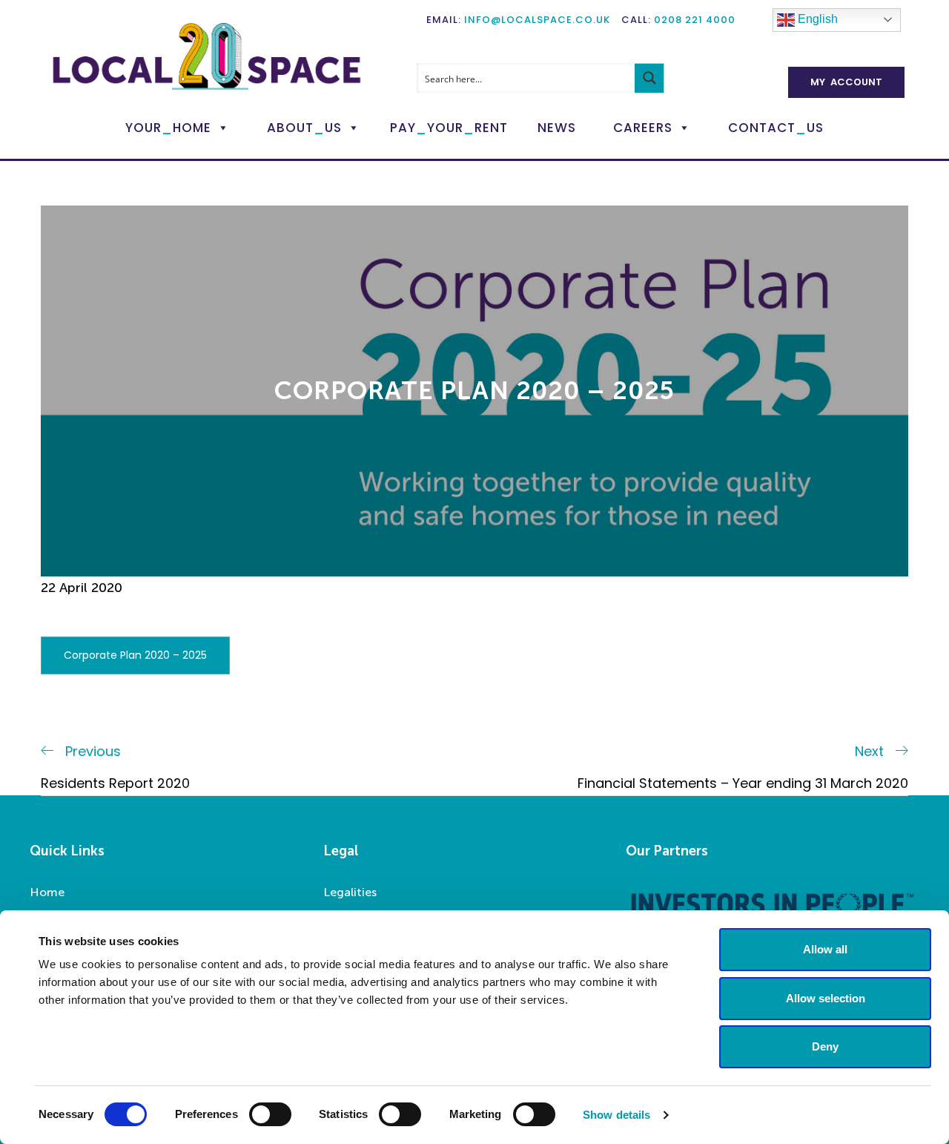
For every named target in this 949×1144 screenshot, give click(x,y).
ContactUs (776, 127)
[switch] (270, 1114)
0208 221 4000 (694, 20)
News (557, 127)
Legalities (350, 892)
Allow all (825, 949)
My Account (846, 82)
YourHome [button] (168, 127)
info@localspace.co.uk (537, 20)
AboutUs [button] (304, 127)
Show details (616, 1114)
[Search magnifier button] (649, 78)
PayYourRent (449, 127)
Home (47, 892)
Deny (825, 1046)
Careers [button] (642, 127)
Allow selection (825, 998)
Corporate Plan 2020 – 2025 (135, 655)
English (816, 19)
